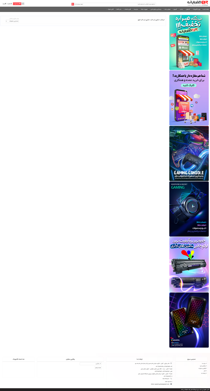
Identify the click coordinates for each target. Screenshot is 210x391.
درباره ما (204, 363)
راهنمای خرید (203, 366)
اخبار (205, 371)
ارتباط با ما (203, 373)
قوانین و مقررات (202, 368)
